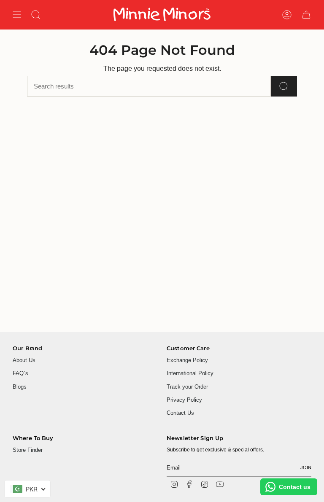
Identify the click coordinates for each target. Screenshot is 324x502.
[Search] (284, 86)
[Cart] (306, 14)
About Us (24, 360)
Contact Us (180, 413)
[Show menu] (16, 14)
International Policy (190, 373)
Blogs (20, 387)
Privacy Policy (184, 400)
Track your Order (187, 387)
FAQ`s (20, 373)
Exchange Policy (187, 360)
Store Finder (28, 450)
